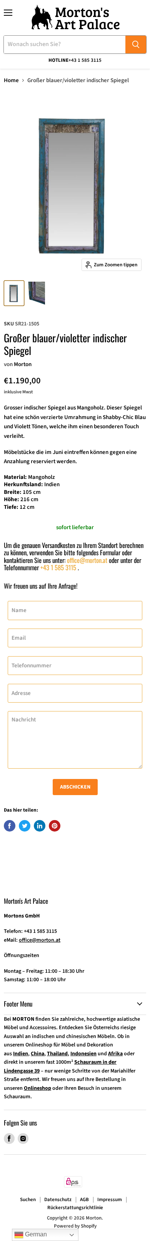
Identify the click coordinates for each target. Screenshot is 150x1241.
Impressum (109, 1199)
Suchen (28, 1199)
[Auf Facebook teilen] (9, 826)
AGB (84, 1199)
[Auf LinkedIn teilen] (39, 826)
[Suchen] (135, 44)
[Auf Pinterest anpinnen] (54, 826)
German (35, 1234)
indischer (35, 408)
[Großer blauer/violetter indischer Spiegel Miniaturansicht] (14, 293)
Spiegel (57, 408)
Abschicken (75, 787)
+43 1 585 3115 (58, 567)
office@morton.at (87, 560)
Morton (23, 364)
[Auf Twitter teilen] (24, 826)
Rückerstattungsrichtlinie (75, 1207)
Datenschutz (58, 1199)
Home (11, 80)
